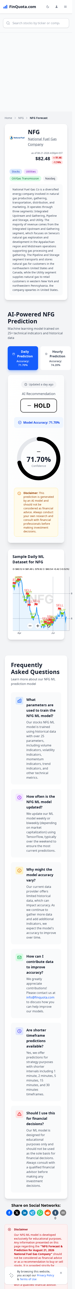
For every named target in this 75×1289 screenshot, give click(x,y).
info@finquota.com (40, 997)
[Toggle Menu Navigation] (65, 6)
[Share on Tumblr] (55, 1213)
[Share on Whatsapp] (40, 1213)
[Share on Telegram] (32, 1213)
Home (8, 118)
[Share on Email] (63, 1213)
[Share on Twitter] (17, 1213)
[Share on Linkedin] (25, 1213)
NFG (21, 118)
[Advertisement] (37, 72)
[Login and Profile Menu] (56, 6)
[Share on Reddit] (48, 1213)
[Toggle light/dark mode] (47, 6)
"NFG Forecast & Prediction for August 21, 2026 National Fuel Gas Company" (38, 1250)
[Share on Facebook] (9, 1213)
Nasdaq (50, 178)
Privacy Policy (45, 1275)
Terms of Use (28, 1279)
